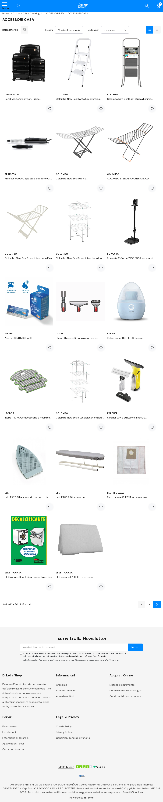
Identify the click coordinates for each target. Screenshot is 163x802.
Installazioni (9, 732)
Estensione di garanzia (15, 738)
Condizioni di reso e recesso (126, 696)
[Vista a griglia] (149, 30)
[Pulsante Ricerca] (19, 6)
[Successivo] (157, 604)
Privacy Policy (64, 732)
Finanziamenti (10, 726)
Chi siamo (61, 684)
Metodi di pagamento (122, 684)
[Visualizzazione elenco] (157, 30)
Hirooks (89, 797)
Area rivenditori (65, 696)
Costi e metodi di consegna (126, 690)
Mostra (49, 30)
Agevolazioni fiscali (13, 743)
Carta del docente (13, 749)
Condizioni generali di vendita (73, 738)
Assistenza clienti (66, 690)
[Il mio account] (147, 6)
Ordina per (93, 30)
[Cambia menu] (4, 4)
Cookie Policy (64, 726)
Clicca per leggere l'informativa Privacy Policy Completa (83, 656)
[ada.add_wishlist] (49, 108)
